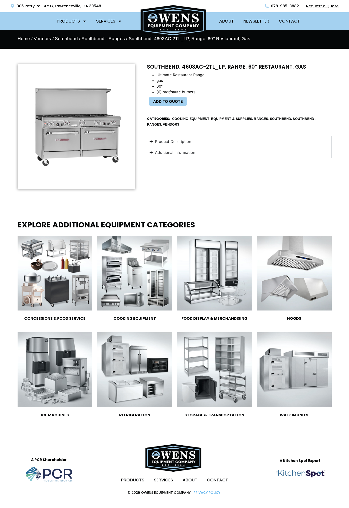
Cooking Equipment (190, 119)
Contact (289, 21)
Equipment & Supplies (231, 119)
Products (68, 21)
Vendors (42, 38)
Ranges (261, 119)
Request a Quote (322, 6)
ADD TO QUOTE (168, 101)
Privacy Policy (206, 492)
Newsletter (256, 21)
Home (24, 38)
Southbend (66, 38)
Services (105, 21)
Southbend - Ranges (103, 38)
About (226, 21)
